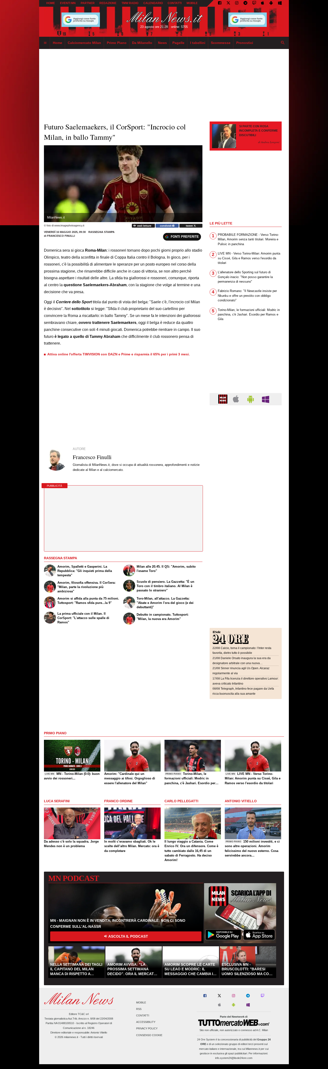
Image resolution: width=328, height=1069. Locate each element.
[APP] (223, 399)
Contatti (142, 1015)
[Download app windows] (280, 3)
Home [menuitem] (57, 43)
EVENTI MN (68, 3)
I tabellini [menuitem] (197, 43)
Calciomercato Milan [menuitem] (84, 43)
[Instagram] (237, 3)
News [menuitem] (162, 43)
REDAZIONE (107, 3)
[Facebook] (220, 3)
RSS (138, 1009)
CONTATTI (175, 3)
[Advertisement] (246, 438)
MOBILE (192, 3)
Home (50, 3)
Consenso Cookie (149, 1035)
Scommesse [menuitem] (221, 43)
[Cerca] (282, 43)
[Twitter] (228, 3)
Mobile (141, 1002)
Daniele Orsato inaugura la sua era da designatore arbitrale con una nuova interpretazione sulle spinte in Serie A (242, 663)
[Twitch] (254, 3)
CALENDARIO (153, 3)
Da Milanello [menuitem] (142, 43)
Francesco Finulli (61, 235)
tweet (190, 225)
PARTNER (88, 3)
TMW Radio (129, 3)
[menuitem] (45, 43)
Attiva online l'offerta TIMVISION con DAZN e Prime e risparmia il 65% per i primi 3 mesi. (118, 354)
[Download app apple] (263, 3)
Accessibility (145, 1022)
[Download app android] (271, 3)
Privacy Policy (147, 1028)
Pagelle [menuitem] (178, 43)
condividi (166, 225)
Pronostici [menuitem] (244, 43)
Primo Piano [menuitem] (117, 43)
